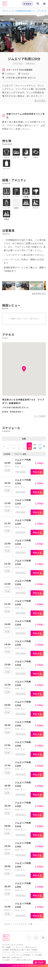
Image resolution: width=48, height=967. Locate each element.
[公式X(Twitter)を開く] (28, 938)
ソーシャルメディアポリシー (31, 952)
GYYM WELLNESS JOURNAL (13, 944)
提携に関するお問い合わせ (12, 957)
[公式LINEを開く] (43, 938)
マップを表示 (40, 416)
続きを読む (40, 100)
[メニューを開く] (44, 3)
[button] (4, 446)
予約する (37, 472)
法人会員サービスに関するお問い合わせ (17, 960)
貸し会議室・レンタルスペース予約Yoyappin (19, 947)
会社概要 (5, 950)
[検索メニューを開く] (37, 3)
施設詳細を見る (39, 293)
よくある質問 (37, 955)
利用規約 (34, 950)
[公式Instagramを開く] (36, 938)
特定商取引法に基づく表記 (20, 950)
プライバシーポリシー (10, 952)
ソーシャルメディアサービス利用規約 (16, 955)
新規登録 (27, 3)
